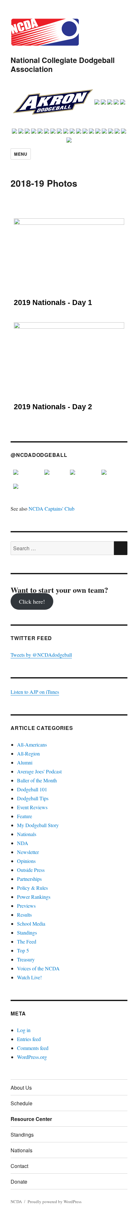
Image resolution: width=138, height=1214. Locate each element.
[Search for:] (62, 548)
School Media (31, 923)
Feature (24, 816)
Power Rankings (33, 896)
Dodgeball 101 (32, 789)
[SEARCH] (120, 548)
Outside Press (31, 869)
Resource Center (31, 1119)
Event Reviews (32, 807)
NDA (22, 843)
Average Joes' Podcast (39, 771)
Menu (20, 154)
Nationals (26, 834)
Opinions (26, 861)
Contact (19, 1166)
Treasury (26, 959)
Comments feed (32, 1048)
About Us (21, 1087)
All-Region (28, 753)
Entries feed (29, 1039)
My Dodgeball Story (38, 825)
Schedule (21, 1103)
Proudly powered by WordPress (55, 1201)
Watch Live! (29, 977)
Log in (23, 1030)
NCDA (16, 1201)
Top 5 (23, 950)
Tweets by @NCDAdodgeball (41, 654)
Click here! (32, 601)
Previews (26, 905)
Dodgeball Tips (32, 798)
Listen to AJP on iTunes (35, 691)
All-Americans (32, 744)
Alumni (24, 762)
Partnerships (29, 878)
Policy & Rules (32, 887)
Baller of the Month (37, 780)
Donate (19, 1181)
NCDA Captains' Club (51, 508)
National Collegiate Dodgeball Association (63, 64)
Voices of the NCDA (38, 968)
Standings (27, 932)
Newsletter (28, 852)
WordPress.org (32, 1056)
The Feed (26, 941)
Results (24, 914)
